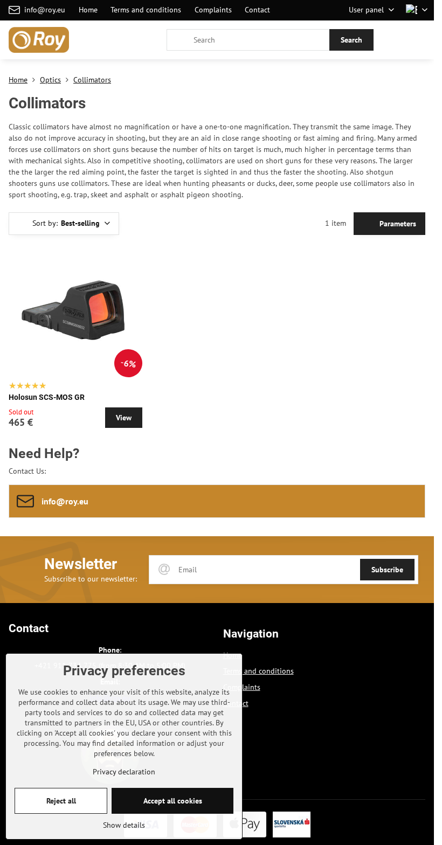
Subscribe (387, 569)
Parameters (396, 223)
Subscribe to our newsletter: (90, 579)
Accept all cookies (172, 801)
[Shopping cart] (395, 40)
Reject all (61, 801)
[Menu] (421, 40)
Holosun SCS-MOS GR (47, 397)
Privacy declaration (124, 772)
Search (351, 40)
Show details (124, 825)
